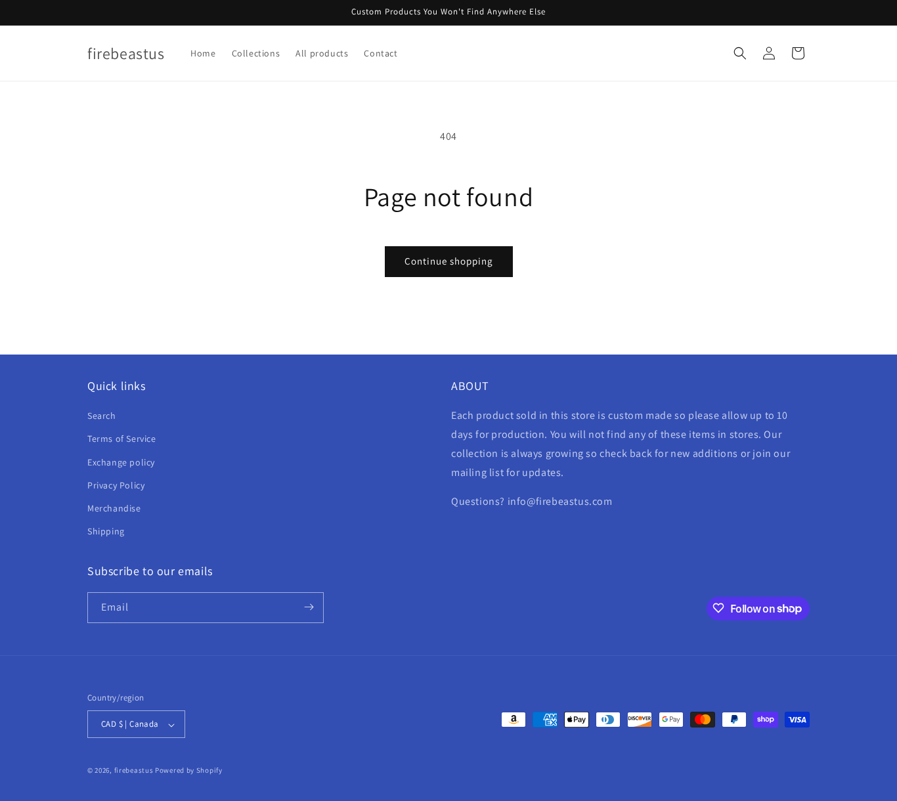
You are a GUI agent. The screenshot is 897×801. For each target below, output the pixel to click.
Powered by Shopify (189, 770)
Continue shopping (449, 261)
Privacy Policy (115, 485)
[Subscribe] (308, 607)
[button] (740, 53)
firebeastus (134, 770)
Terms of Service (121, 439)
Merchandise (114, 508)
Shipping (106, 532)
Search (101, 416)
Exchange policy (121, 462)
